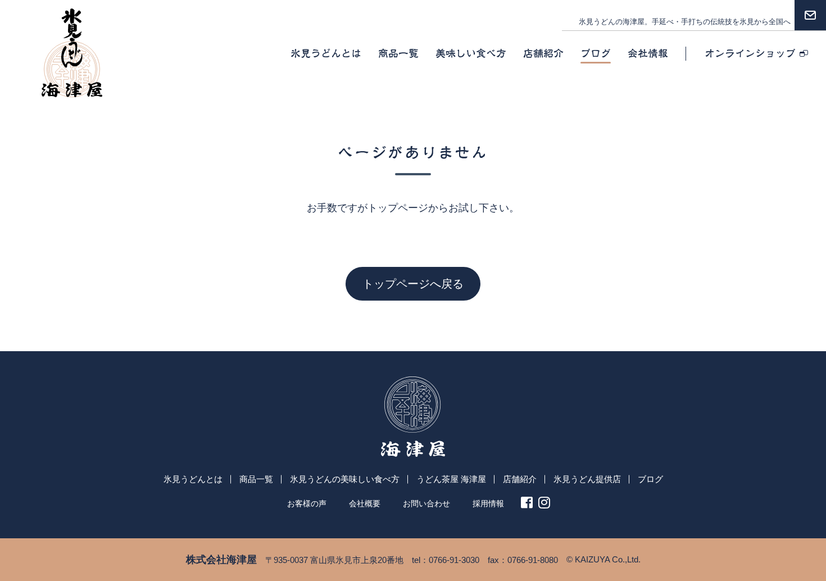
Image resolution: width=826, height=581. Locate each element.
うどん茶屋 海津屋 (451, 479)
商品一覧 (398, 53)
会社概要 (364, 503)
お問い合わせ (426, 503)
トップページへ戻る (413, 284)
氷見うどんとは (326, 53)
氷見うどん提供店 (587, 479)
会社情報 (648, 53)
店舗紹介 (543, 53)
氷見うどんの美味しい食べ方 (345, 479)
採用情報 (488, 503)
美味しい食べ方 (470, 53)
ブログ (595, 53)
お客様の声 (306, 503)
